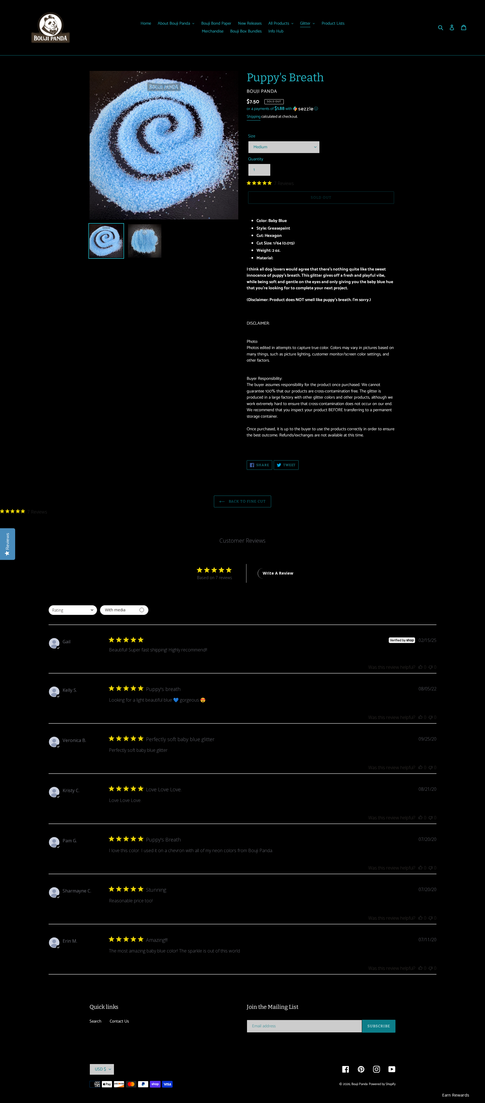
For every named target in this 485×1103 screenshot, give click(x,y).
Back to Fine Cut (247, 501)
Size (251, 136)
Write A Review (278, 573)
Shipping (253, 117)
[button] (282, 109)
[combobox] (73, 610)
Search (95, 1021)
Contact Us (119, 1021)
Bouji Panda (359, 1084)
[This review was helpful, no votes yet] (420, 667)
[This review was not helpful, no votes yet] (431, 667)
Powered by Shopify (382, 1084)
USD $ (100, 1069)
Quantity (255, 159)
